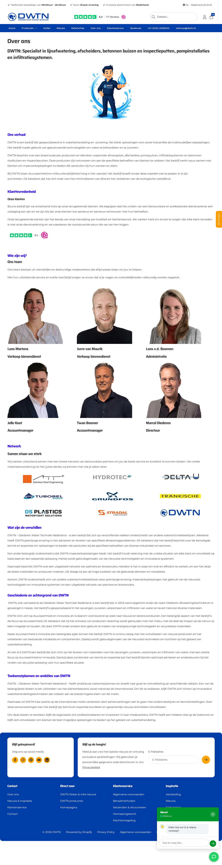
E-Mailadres (155, 751)
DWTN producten (71, 800)
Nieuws (171, 800)
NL (198, 4)
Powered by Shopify (79, 832)
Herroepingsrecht (124, 813)
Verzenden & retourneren (129, 807)
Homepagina (68, 807)
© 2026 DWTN (51, 832)
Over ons (13, 794)
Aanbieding (173, 794)
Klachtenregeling (124, 820)
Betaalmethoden (124, 800)
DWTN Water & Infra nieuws (78, 794)
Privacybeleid (91, 767)
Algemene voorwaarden (128, 794)
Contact (12, 813)
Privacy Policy (106, 832)
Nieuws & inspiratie (19, 800)
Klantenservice (17, 807)
